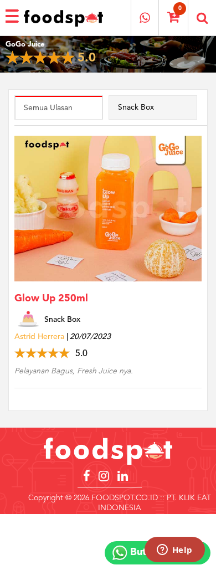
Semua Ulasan (48, 108)
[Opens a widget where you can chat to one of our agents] (174, 550)
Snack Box (136, 107)
